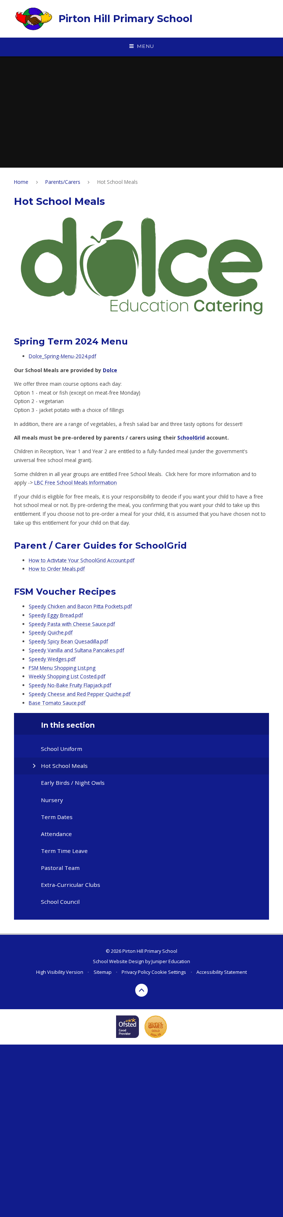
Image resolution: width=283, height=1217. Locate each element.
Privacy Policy (136, 972)
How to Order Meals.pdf (57, 568)
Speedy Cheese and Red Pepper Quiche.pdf (79, 693)
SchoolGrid (191, 437)
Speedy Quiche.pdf (51, 632)
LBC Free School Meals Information (75, 482)
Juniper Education (170, 961)
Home (21, 181)
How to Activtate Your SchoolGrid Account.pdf (81, 560)
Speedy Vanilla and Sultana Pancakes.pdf (76, 650)
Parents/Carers (62, 181)
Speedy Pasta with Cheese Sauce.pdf (72, 623)
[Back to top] (141, 990)
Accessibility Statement (221, 972)
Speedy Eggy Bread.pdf (56, 615)
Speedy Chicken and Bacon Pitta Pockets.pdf (80, 606)
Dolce (110, 370)
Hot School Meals (117, 181)
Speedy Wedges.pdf (52, 658)
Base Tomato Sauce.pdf (57, 702)
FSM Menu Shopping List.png (62, 667)
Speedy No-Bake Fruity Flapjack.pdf (70, 685)
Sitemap (103, 972)
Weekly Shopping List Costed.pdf (67, 676)
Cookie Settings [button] (168, 972)
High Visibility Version (59, 972)
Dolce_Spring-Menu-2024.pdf (62, 356)
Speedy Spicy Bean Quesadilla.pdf (68, 641)
